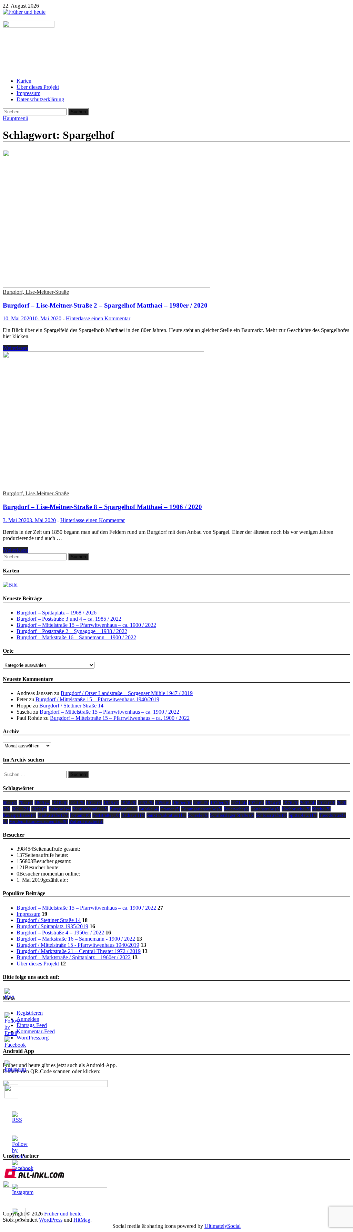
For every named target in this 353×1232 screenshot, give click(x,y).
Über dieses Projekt (38, 87)
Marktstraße (53, 815)
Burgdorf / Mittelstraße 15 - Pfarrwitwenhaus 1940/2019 (78, 945)
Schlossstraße (271, 815)
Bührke (149, 808)
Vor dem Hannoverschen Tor (38, 821)
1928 (111, 802)
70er (26, 802)
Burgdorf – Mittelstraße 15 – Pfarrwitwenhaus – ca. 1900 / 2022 (86, 625)
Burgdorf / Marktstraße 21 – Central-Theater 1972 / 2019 (79, 951)
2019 (326, 802)
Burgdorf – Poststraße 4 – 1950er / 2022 (60, 932)
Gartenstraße (265, 808)
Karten (24, 81)
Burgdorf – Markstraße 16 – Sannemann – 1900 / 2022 (76, 637)
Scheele (198, 815)
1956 (163, 802)
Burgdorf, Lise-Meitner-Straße (36, 292)
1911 (77, 802)
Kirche (321, 808)
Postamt (80, 815)
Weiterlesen (15, 348)
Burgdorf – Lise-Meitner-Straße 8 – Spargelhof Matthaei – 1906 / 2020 (102, 506)
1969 (201, 802)
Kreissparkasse (19, 815)
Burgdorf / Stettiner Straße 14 (71, 705)
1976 (291, 802)
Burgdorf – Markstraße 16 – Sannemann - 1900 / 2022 (76, 939)
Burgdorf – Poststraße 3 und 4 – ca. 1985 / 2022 (69, 619)
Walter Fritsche (86, 821)
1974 (273, 802)
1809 (42, 802)
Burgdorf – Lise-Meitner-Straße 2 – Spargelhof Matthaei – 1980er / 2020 (105, 305)
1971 (239, 802)
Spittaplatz (303, 815)
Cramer (170, 808)
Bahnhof (60, 808)
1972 (256, 802)
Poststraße (106, 815)
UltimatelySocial (222, 1226)
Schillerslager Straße (232, 815)
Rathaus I (133, 815)
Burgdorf (124, 808)
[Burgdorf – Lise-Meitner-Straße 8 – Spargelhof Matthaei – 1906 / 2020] (176, 420)
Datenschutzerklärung (40, 99)
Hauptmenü (15, 118)
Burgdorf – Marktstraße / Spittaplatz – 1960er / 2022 (74, 957)
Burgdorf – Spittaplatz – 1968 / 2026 (57, 612)
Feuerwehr (236, 808)
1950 (129, 802)
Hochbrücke (296, 808)
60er (10, 802)
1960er (182, 802)
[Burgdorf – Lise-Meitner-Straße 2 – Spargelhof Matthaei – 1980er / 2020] (176, 219)
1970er (220, 802)
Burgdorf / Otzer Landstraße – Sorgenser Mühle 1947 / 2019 (127, 693)
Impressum (28, 93)
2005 (308, 802)
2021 (21, 808)
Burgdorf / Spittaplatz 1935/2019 (52, 926)
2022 (39, 808)
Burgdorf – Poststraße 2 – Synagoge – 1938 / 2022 (72, 631)
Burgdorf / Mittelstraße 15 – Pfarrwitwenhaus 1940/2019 (97, 699)
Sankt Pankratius (166, 815)
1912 (94, 802)
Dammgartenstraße (201, 808)
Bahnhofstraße (90, 808)
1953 (146, 802)
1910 (60, 802)
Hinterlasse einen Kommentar (98, 318)
